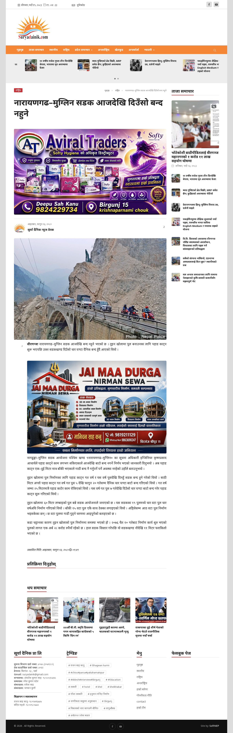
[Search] (215, 49)
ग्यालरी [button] (148, 50)
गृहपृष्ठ (20, 50)
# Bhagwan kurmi (99, 665)
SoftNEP (214, 725)
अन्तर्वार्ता (134, 50)
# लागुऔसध (109, 708)
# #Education (113, 679)
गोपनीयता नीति (144, 695)
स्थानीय (53, 50)
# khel (99, 686)
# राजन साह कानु (76, 665)
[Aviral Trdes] (90, 172)
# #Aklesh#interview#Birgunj (84, 679)
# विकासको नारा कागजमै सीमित (83, 708)
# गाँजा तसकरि (75, 694)
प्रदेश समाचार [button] (82, 50)
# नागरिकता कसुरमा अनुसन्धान (82, 701)
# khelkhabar (115, 686)
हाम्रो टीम (141, 707)
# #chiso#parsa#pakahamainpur (86, 672)
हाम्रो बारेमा (142, 689)
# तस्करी (72, 686)
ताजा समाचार (36, 50)
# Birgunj (107, 701)
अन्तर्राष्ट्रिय (103, 50)
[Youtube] (216, 4)
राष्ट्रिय (66, 50)
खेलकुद (119, 50)
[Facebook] (209, 4)
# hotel (86, 686)
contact (141, 701)
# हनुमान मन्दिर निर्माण (98, 694)
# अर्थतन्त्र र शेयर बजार (79, 715)
